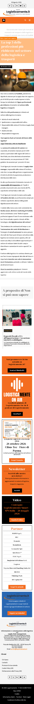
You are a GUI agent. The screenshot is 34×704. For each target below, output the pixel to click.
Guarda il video (17, 520)
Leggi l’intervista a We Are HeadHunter (13, 143)
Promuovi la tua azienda (9, 665)
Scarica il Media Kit (17, 370)
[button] (25, 20)
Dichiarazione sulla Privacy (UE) (12, 671)
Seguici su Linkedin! (17, 613)
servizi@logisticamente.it (19, 649)
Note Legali (27, 697)
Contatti (5, 662)
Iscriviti (17, 490)
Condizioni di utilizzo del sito (16, 700)
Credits (17, 694)
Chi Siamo (5, 660)
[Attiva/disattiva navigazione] (30, 20)
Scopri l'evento (17, 460)
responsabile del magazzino (10, 185)
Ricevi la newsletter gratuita (10, 269)
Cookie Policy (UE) (7, 668)
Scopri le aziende (17, 587)
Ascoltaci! (17, 414)
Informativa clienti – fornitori (12, 697)
